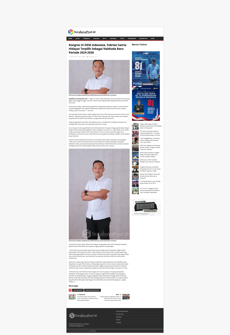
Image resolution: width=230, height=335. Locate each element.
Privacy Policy (120, 314)
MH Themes (93, 331)
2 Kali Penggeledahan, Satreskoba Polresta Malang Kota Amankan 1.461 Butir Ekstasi (150, 140)
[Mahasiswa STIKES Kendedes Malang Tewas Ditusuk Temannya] (135, 162)
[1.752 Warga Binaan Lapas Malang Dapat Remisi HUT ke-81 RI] (135, 183)
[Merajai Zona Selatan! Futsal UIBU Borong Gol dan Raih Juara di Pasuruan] (135, 176)
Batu (104, 38)
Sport (122, 38)
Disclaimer (119, 317)
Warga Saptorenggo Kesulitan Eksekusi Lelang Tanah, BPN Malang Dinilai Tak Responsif (150, 126)
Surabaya (86, 38)
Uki (85, 56)
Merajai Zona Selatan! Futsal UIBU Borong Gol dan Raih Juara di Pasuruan (150, 176)
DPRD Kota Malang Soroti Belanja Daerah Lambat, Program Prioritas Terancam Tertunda (150, 147)
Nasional (113, 38)
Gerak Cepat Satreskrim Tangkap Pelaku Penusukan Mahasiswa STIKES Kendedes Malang (149, 155)
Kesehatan (143, 38)
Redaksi (118, 319)
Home (70, 38)
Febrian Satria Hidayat (92, 290)
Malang (96, 38)
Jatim (78, 38)
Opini (152, 38)
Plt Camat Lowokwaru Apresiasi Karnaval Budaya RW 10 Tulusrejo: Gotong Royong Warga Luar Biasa (150, 133)
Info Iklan (118, 322)
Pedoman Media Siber (122, 311)
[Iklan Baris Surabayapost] (146, 215)
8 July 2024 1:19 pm (76, 56)
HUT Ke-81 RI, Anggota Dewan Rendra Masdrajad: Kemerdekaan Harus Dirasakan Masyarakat (149, 190)
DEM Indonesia (77, 290)
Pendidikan (132, 38)
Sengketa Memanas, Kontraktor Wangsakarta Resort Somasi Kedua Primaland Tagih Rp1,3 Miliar (150, 169)
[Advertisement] (115, 12)
